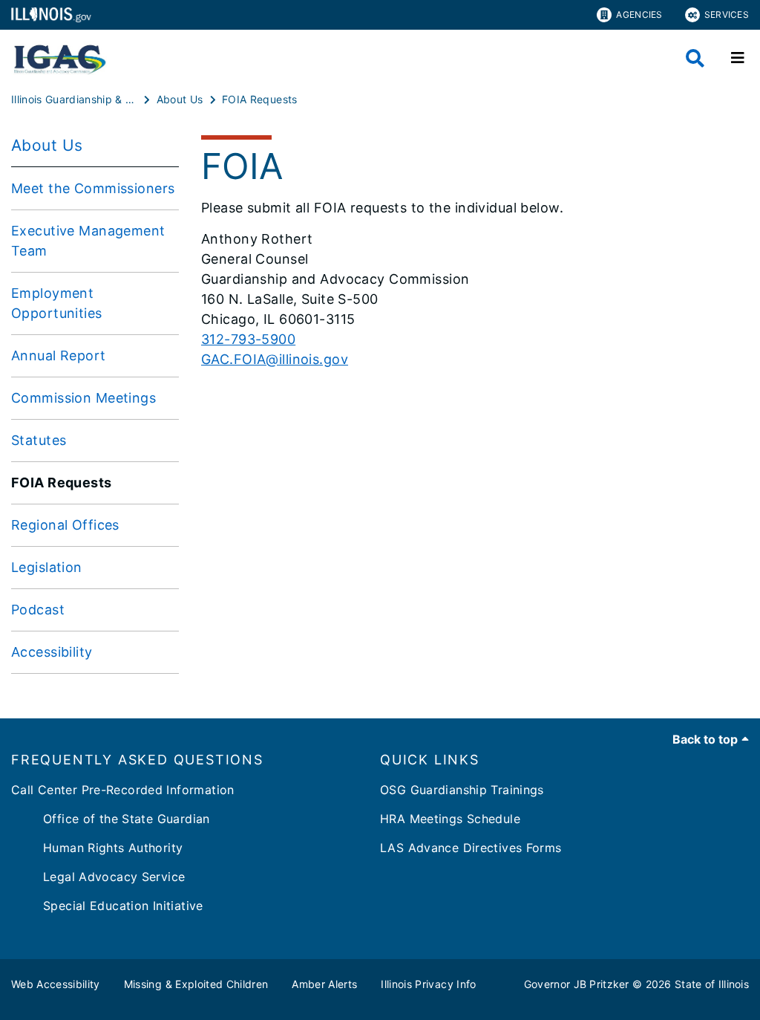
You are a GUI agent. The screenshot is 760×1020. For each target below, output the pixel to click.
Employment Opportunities (56, 303)
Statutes (38, 440)
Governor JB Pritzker (576, 984)
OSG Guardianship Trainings (462, 789)
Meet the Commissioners (92, 188)
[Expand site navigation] (738, 58)
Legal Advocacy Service (98, 876)
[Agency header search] (695, 58)
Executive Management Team (88, 241)
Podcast (38, 609)
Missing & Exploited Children (196, 984)
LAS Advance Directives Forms (471, 847)
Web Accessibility (55, 984)
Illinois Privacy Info (428, 984)
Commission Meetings (83, 398)
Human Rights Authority (97, 847)
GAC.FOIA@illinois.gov (274, 359)
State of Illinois (712, 984)
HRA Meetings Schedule (450, 818)
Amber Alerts (324, 984)
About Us (46, 145)
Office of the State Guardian (110, 818)
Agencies (639, 14)
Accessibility (52, 652)
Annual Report (58, 355)
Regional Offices (65, 525)
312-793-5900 (248, 339)
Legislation (46, 567)
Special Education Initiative (107, 905)
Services (726, 14)
